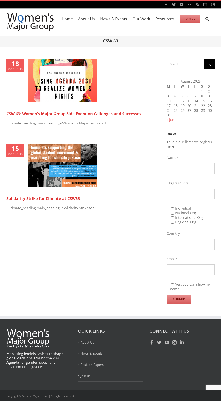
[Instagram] (174, 342)
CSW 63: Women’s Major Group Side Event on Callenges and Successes (73, 113)
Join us (85, 376)
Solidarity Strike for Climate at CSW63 (43, 198)
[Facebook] (152, 342)
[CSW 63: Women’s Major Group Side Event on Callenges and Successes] (62, 80)
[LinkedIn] (182, 342)
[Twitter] (159, 342)
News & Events (92, 353)
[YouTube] (167, 342)
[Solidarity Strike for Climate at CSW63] (62, 165)
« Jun (170, 119)
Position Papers (92, 364)
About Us (87, 342)
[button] (207, 18)
